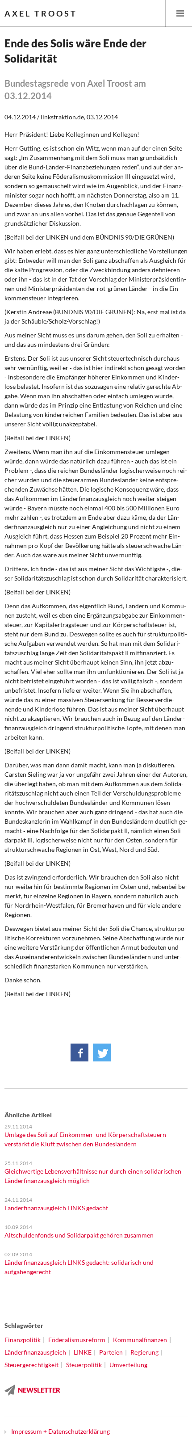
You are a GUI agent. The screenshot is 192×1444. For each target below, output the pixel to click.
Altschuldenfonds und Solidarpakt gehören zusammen (79, 1235)
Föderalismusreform (76, 1339)
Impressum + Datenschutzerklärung (60, 1431)
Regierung (144, 1352)
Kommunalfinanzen (140, 1339)
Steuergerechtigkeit (31, 1364)
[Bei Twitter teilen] (102, 1052)
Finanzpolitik (22, 1339)
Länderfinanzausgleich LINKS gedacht (56, 1208)
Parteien (111, 1352)
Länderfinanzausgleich (35, 1352)
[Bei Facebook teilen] (79, 1052)
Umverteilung (128, 1364)
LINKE (83, 1352)
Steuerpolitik (84, 1364)
